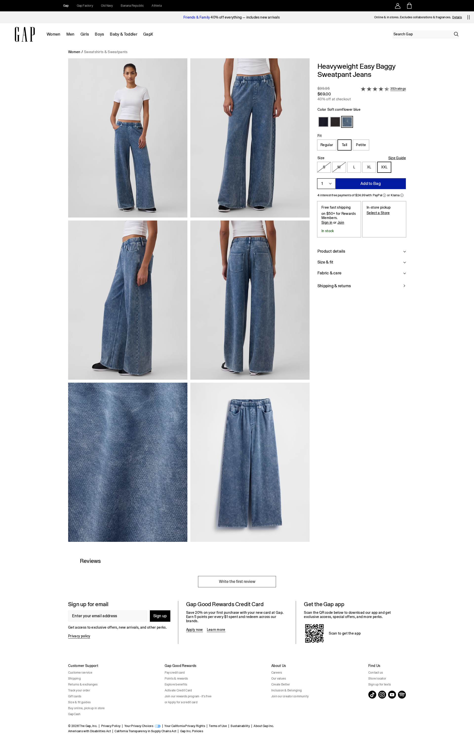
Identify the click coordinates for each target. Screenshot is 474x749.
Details (457, 17)
